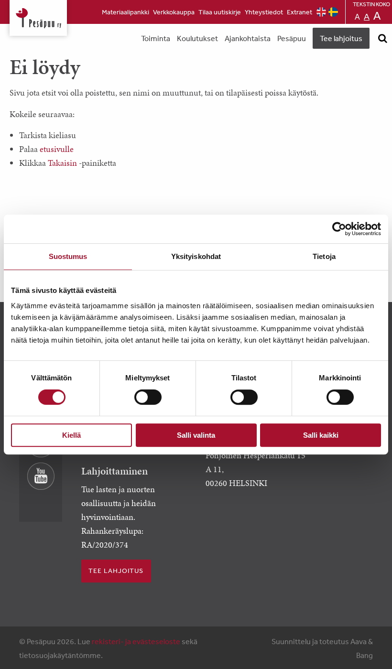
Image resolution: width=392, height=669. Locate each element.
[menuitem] (125, 12)
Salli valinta (196, 435)
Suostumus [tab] (68, 256)
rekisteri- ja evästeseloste (136, 641)
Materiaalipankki (125, 12)
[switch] (148, 397)
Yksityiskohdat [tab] (196, 256)
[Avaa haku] (382, 38)
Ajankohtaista (248, 38)
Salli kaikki (320, 435)
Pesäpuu (38, 18)
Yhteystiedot (264, 12)
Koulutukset (197, 38)
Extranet (299, 12)
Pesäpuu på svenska (333, 12)
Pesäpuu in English (321, 12)
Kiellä (71, 435)
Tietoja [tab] (324, 256)
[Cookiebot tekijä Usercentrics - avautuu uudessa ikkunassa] (339, 229)
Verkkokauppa (174, 12)
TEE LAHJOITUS (115, 570)
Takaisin (62, 163)
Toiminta (155, 38)
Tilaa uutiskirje (219, 12)
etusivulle (57, 149)
